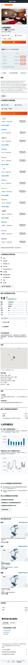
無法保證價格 (17, 645)
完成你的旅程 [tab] (5, 622)
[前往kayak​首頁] (8, 5)
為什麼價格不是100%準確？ (8, 654)
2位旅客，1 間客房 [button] (7, 38)
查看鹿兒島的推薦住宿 (22, 572)
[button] (26, 1)
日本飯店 (17, 660)
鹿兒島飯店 (6, 634)
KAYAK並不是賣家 (6, 649)
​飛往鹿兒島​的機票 (7, 630)
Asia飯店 (12, 660)
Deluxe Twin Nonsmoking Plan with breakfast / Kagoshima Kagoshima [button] (13, 539)
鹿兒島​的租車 (6, 632)
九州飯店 (8, 662)
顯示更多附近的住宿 (23, 522)
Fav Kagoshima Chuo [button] (5, 588)
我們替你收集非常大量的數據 (8, 652)
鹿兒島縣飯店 (22, 660)
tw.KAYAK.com (3, 660)
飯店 (9, 660)
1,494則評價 (12, 29)
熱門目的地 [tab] (12, 622)
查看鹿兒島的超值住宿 (22, 546)
